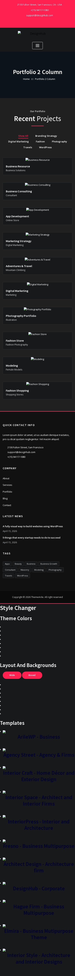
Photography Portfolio (21, 316)
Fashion (40, 141)
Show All (23, 135)
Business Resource (18, 166)
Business (31, 563)
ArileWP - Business (39, 736)
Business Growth (48, 563)
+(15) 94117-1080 (40, 10)
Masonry (25, 569)
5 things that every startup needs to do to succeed (31, 537)
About (6, 478)
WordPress (45, 147)
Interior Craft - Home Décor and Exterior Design (38, 776)
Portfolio (7, 491)
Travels (27, 147)
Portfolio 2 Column (45, 79)
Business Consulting (19, 191)
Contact (7, 505)
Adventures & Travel (19, 266)
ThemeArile (37, 597)
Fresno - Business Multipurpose (38, 846)
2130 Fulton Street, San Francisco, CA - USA (39, 4)
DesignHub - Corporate (39, 888)
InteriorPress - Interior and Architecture (39, 824)
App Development (17, 216)
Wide (12, 675)
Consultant (10, 569)
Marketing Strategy (18, 241)
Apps (7, 563)
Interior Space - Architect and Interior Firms (38, 800)
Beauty (18, 563)
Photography (59, 141)
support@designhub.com (39, 15)
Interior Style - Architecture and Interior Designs (38, 958)
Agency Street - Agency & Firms (38, 754)
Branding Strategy (46, 135)
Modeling (12, 365)
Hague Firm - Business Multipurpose (38, 909)
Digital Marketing (18, 141)
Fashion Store (15, 341)
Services (7, 485)
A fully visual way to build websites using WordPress (33, 526)
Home (26, 79)
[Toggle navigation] (37, 45)
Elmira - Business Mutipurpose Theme (38, 934)
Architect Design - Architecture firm (39, 867)
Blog (5, 498)
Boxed (32, 675)
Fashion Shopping (17, 390)
